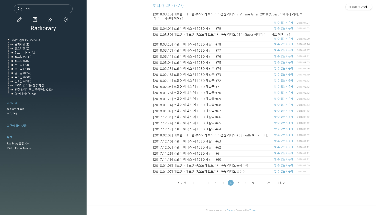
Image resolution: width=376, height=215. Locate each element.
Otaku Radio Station (19, 148)
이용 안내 (12, 113)
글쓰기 (20, 19)
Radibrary (43, 28)
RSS (51, 19)
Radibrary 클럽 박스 (18, 143)
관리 (66, 19)
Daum (230, 210)
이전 (183, 182)
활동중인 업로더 (15, 108)
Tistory (253, 210)
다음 (279, 182)
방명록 (35, 19)
